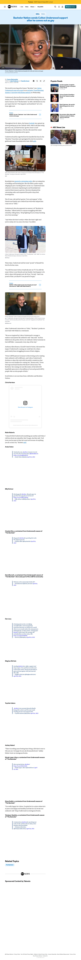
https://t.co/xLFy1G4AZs (20, 766)
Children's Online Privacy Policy (40, 954)
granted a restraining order (23, 181)
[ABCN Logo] (12, 6)
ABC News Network (9, 954)
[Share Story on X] (37, 81)
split (34, 141)
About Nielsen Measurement (63, 954)
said (24, 442)
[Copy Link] (44, 81)
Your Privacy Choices (37, 956)
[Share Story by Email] (40, 81)
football (31, 123)
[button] (4, 6)
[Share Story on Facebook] (33, 81)
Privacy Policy (17, 954)
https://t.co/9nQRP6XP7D (20, 455)
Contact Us (45, 956)
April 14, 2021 (31, 457)
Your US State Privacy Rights (27, 954)
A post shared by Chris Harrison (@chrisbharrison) (25, 425)
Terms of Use (73, 954)
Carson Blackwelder (12, 79)
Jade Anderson (14, 81)
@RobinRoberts (34, 453)
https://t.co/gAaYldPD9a (20, 635)
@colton (25, 452)
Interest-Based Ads (52, 954)
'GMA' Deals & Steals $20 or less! (40, 2)
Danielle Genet (25, 81)
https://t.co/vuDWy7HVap (20, 497)
